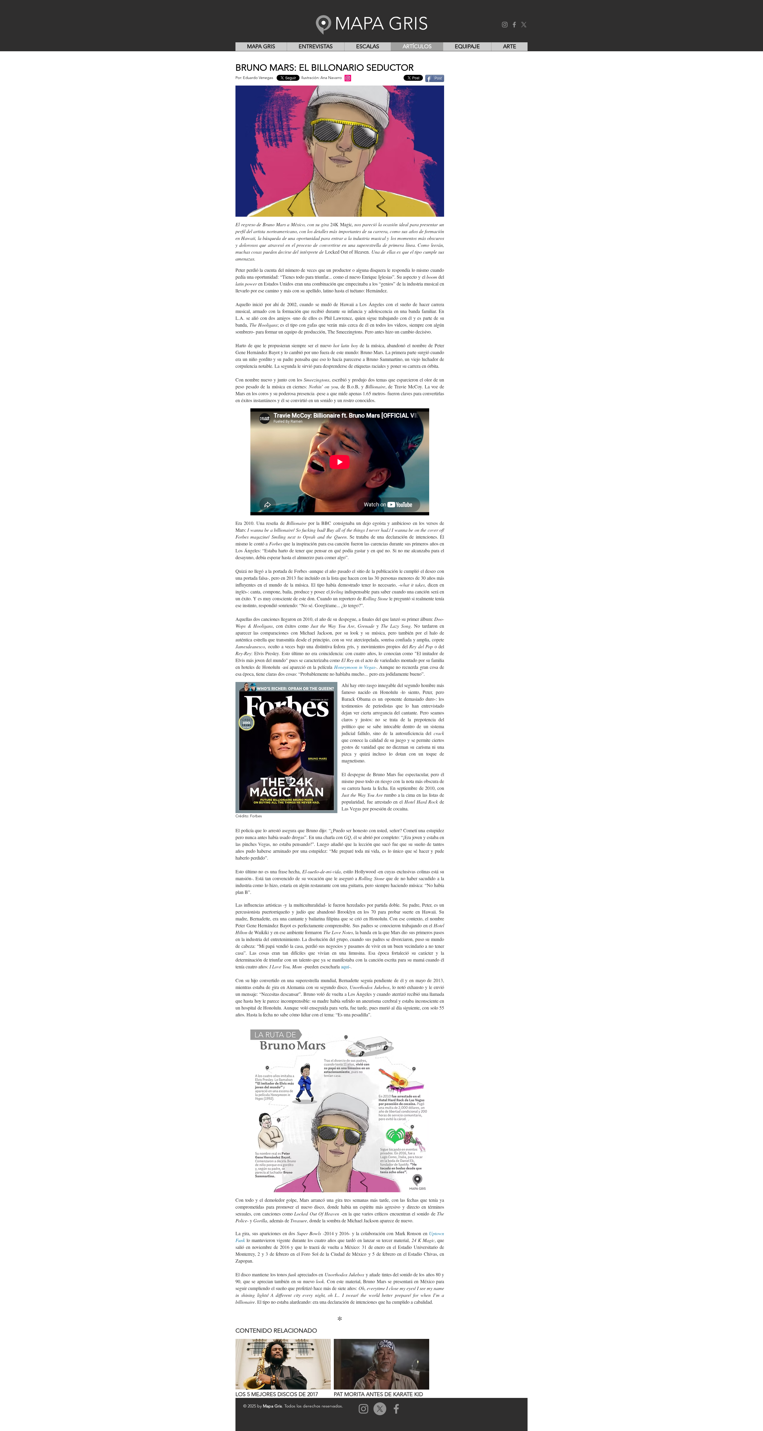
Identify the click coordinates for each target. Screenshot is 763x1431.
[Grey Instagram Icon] (363, 1408)
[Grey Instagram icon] (504, 24)
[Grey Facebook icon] (514, 24)
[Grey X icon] (524, 24)
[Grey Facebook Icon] (396, 1408)
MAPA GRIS (381, 23)
